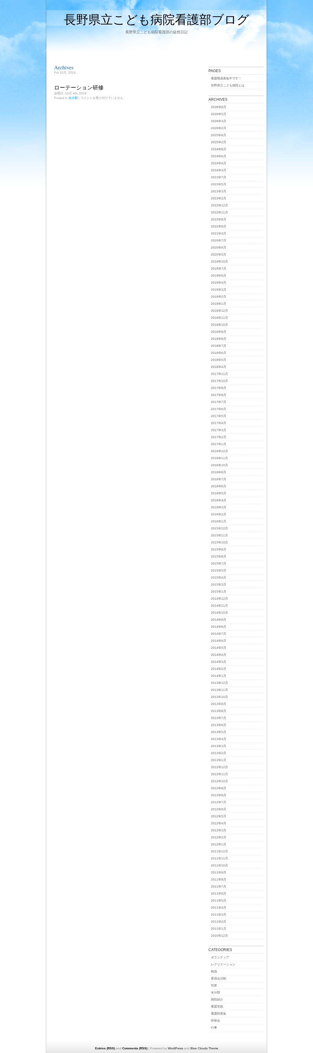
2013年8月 (218, 711)
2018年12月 (219, 310)
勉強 (214, 971)
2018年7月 (218, 345)
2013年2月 (218, 753)
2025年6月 (218, 135)
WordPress (175, 1048)
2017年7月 (218, 402)
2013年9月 (218, 704)
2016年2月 (218, 514)
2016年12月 (219, 451)
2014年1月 (218, 675)
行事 (214, 1027)
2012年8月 (218, 795)
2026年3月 (218, 121)
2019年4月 (218, 282)
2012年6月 (218, 809)
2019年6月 (218, 275)
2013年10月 (219, 697)
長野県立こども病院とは (228, 85)
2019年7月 (218, 268)
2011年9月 (218, 872)
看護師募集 (218, 1013)
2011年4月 (218, 907)
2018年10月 (219, 324)
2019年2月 (218, 296)
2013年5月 (218, 732)
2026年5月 (218, 114)
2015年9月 (218, 549)
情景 (214, 985)
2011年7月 (218, 886)
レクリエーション (223, 964)
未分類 (73, 98)
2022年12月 (219, 205)
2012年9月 (218, 788)
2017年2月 (218, 437)
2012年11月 (219, 774)
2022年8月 (218, 226)
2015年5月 (218, 570)
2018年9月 (218, 331)
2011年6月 (218, 893)
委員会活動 (218, 978)
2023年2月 (218, 198)
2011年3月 (218, 914)
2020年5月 (218, 254)
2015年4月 (218, 577)
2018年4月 (218, 367)
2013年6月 (218, 725)
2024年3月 (218, 170)
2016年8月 (218, 472)
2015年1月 (218, 591)
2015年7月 (218, 563)
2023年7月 (218, 177)
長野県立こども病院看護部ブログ (156, 19)
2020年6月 (218, 247)
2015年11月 (219, 535)
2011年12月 (219, 851)
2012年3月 (218, 830)
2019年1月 (218, 303)
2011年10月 (219, 865)
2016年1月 (218, 521)
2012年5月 (218, 816)
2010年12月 (219, 935)
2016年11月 (219, 458)
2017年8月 (218, 395)
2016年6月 (218, 486)
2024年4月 (218, 163)
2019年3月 (218, 289)
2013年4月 (218, 739)
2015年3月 (218, 584)
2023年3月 (218, 191)
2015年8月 (218, 556)
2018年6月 (218, 352)
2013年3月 (218, 746)
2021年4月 (218, 233)
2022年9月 (218, 219)
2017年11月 (219, 374)
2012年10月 (219, 781)
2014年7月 (218, 633)
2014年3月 (218, 661)
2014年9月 (218, 619)
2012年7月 (218, 802)
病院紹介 (217, 999)
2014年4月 (218, 654)
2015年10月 (219, 542)
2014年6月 (218, 640)
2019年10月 (219, 261)
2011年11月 (219, 858)
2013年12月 (219, 682)
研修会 (215, 1020)
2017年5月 (218, 416)
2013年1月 (218, 760)
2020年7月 (218, 240)
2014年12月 (219, 598)
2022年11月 (219, 212)
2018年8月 (218, 338)
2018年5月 (218, 359)
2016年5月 (218, 493)
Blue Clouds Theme (204, 1048)
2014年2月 (218, 668)
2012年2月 (218, 837)
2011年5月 (218, 900)
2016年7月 (218, 479)
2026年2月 (218, 128)
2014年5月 (218, 647)
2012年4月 (218, 823)
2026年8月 (218, 107)
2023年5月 (218, 184)
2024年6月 (218, 156)
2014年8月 (218, 626)
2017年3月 (218, 430)
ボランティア (220, 957)
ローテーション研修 (79, 87)
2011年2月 (218, 921)
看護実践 (217, 1006)
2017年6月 (218, 409)
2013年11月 (219, 690)
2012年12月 (219, 767)
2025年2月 (218, 142)
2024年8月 (218, 149)
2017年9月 (218, 388)
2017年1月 (218, 444)
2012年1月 (218, 844)
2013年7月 (218, 718)
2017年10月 (219, 381)
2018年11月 (219, 317)
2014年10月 (219, 612)
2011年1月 (218, 928)
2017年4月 (218, 423)
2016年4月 (218, 500)
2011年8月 (218, 879)
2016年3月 (218, 507)
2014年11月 (219, 605)
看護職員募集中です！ (226, 78)
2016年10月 (219, 465)
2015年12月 (219, 528)
